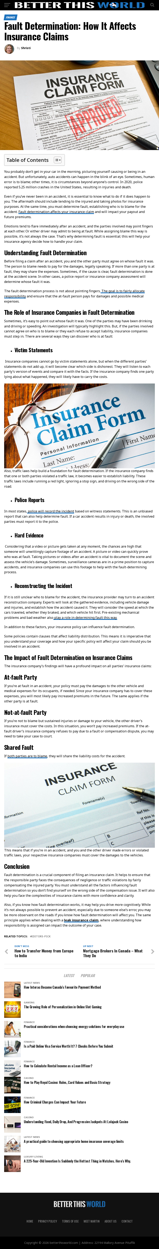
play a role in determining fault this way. (85, 617)
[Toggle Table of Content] (55, 159)
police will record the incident (50, 511)
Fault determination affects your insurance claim (56, 211)
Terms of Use (70, 1221)
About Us (111, 1221)
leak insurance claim (81, 920)
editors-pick (41, 936)
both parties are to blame (27, 756)
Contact (127, 1221)
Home (29, 1221)
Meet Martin (92, 1221)
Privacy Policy (47, 1221)
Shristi (26, 48)
